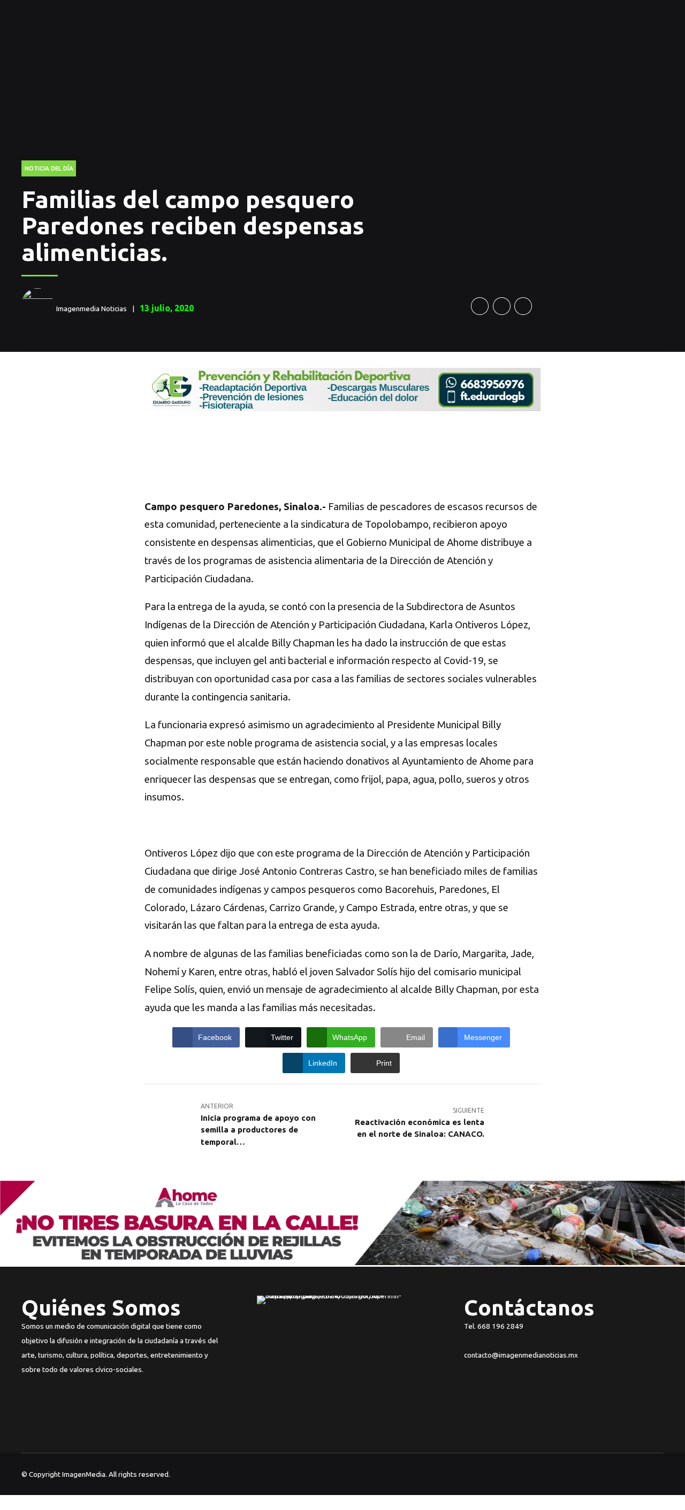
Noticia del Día (49, 168)
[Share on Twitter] (502, 306)
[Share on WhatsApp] (523, 306)
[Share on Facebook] (480, 306)
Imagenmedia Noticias (91, 308)
